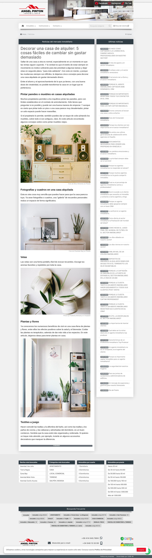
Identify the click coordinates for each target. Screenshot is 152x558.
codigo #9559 (81, 518)
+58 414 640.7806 (90, 538)
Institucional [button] (43, 26)
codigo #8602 (114, 518)
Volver (129, 34)
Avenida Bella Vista (27, 477)
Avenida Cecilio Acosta (28, 481)
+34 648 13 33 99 (91, 543)
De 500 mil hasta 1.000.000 (118, 492)
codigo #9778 (99, 515)
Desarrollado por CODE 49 (125, 556)
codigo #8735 (93, 526)
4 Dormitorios (84, 477)
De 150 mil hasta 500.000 (117, 484)
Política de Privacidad (103, 550)
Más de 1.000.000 (114, 495)
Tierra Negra (25, 470)
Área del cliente (121, 26)
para (65, 522)
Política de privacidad (107, 556)
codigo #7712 (83, 522)
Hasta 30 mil (112, 466)
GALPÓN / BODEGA (57, 481)
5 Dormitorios (84, 481)
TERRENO (53, 477)
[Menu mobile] (23, 26)
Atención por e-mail (61, 543)
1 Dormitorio (83, 466)
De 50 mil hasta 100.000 (117, 477)
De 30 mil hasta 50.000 (116, 470)
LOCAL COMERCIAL (57, 474)
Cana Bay (23, 474)
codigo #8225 (40, 515)
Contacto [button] (56, 26)
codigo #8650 (37, 518)
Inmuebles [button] (30, 26)
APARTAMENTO (55, 466)
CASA (52, 470)
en (76, 515)
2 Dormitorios (84, 470)
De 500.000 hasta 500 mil (117, 488)
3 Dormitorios (84, 474)
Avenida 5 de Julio (27, 466)
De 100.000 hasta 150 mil (117, 481)
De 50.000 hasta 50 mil (116, 474)
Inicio (24, 34)
